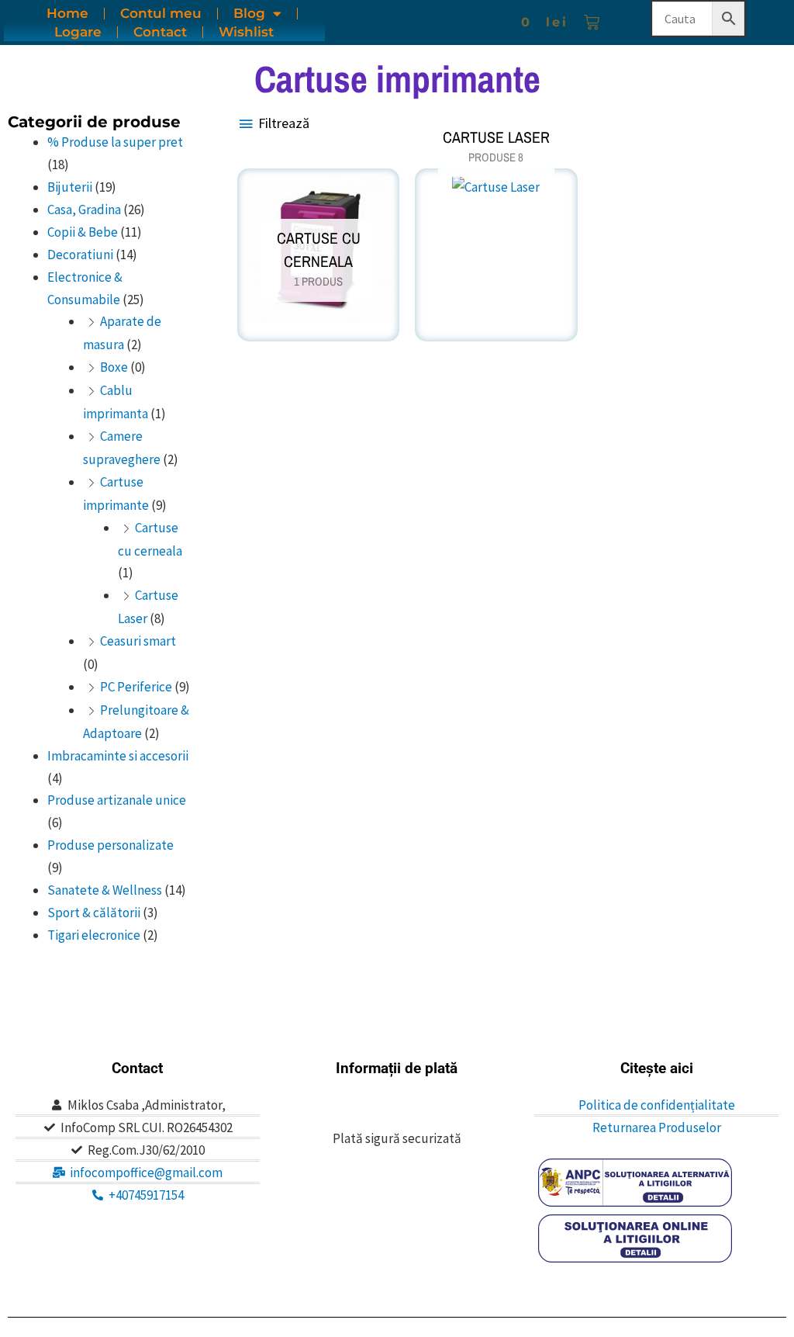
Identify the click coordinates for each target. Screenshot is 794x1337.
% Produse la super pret (115, 142)
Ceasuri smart (138, 640)
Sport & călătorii (93, 912)
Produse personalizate (110, 845)
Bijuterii (69, 187)
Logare (78, 32)
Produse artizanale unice (116, 800)
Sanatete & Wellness (104, 890)
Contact (160, 32)
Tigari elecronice (93, 935)
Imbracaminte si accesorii (117, 755)
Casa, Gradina (84, 209)
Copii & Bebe (82, 232)
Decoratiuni (80, 254)
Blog (249, 13)
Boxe (114, 367)
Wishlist (246, 32)
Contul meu (161, 13)
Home (67, 13)
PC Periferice (136, 686)
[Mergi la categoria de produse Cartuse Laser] (496, 193)
